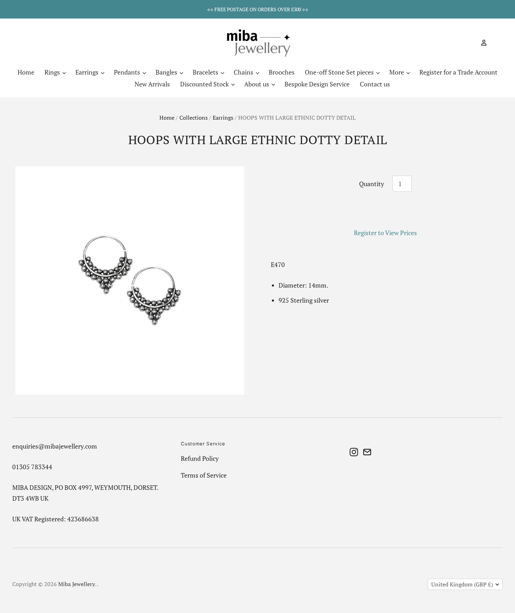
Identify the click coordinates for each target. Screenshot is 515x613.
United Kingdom (462, 584)
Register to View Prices (385, 232)
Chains (244, 72)
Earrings (87, 72)
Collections (193, 117)
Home (26, 72)
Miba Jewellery (76, 584)
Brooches (282, 72)
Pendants (128, 72)
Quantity (371, 183)
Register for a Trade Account (458, 72)
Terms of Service (204, 475)
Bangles (167, 72)
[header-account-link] (481, 42)
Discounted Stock (205, 84)
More (397, 72)
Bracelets (206, 72)
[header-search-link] (471, 42)
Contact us (375, 84)
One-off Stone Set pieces (340, 72)
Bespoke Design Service (317, 84)
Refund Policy (200, 458)
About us (257, 84)
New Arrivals (152, 84)
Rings (52, 72)
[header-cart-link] (493, 42)
